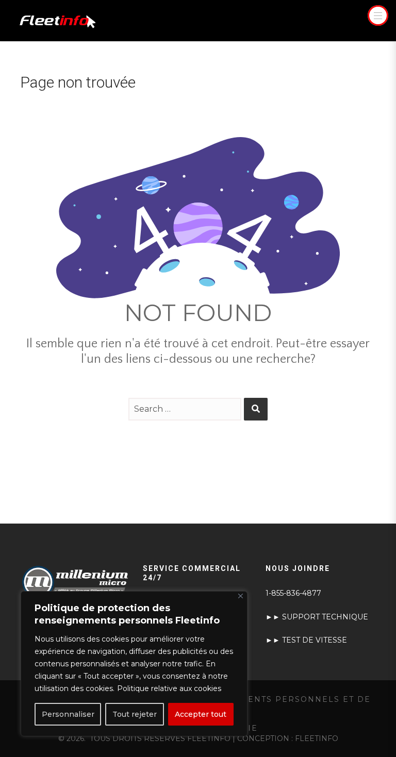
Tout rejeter (134, 714)
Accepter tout (200, 714)
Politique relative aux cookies (169, 688)
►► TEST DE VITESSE (306, 640)
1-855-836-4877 (293, 593)
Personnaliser (68, 714)
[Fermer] (240, 596)
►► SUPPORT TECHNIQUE (317, 616)
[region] (134, 663)
